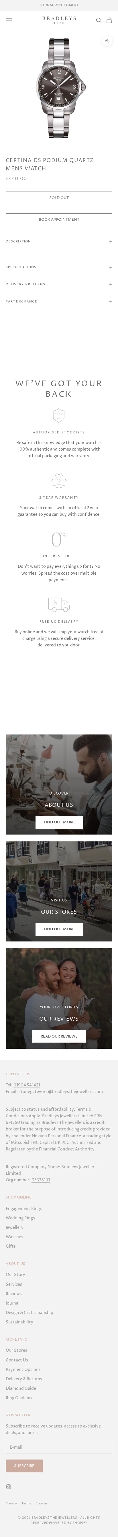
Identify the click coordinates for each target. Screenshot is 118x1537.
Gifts (11, 1246)
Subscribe (24, 1465)
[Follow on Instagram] (8, 1487)
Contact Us (17, 1360)
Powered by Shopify (68, 1523)
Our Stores (16, 1350)
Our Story (15, 1274)
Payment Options (23, 1369)
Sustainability (19, 1322)
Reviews (14, 1294)
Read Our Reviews (59, 1036)
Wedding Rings (20, 1218)
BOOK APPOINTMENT (59, 219)
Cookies (42, 1503)
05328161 (41, 1180)
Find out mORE (59, 822)
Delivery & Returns (24, 1379)
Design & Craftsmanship (29, 1312)
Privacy (11, 1503)
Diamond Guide (21, 1388)
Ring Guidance (20, 1398)
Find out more (59, 929)
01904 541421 (26, 1085)
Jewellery (14, 1227)
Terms (26, 1503)
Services (14, 1284)
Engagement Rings (24, 1208)
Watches (14, 1237)
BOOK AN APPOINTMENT (59, 5)
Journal (12, 1303)
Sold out (59, 197)
